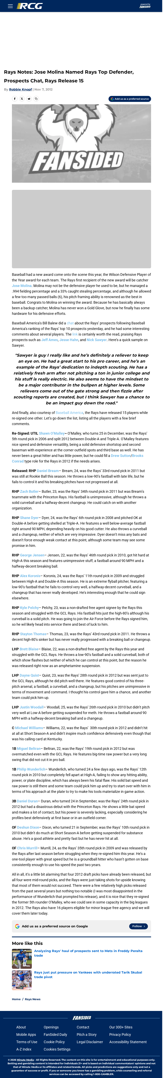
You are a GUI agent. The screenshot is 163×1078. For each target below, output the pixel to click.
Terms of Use (26, 1042)
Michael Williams (29, 728)
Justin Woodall (32, 707)
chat (70, 323)
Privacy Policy (120, 1034)
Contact (83, 1027)
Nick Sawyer (97, 340)
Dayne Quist (29, 675)
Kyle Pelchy (29, 608)
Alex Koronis (30, 576)
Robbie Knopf (20, 89)
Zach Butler (29, 491)
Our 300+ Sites (120, 1027)
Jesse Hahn (68, 340)
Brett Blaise (29, 649)
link (75, 334)
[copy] (36, 98)
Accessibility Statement (128, 1042)
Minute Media (25, 1059)
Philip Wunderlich (31, 769)
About (21, 1027)
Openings (51, 1027)
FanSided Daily (55, 1034)
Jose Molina (22, 286)
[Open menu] (10, 6)
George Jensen (32, 555)
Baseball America (69, 413)
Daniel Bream (48, 471)
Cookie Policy (54, 1042)
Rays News (32, 999)
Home (16, 999)
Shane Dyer (29, 518)
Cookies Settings (57, 1049)
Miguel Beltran (29, 748)
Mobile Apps (26, 1034)
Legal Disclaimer (90, 1042)
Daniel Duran (27, 801)
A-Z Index (23, 1049)
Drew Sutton (121, 456)
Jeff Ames (49, 340)
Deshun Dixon (28, 827)
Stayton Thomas (33, 634)
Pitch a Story (87, 1034)
